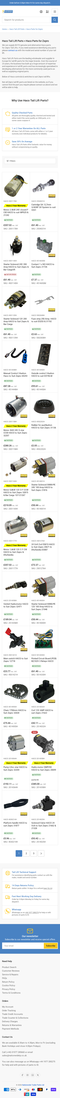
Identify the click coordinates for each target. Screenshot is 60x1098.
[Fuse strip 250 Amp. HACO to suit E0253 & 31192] (44, 300)
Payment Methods (10, 1029)
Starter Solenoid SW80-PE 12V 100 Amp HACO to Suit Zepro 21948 (43, 607)
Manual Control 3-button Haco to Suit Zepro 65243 (15, 374)
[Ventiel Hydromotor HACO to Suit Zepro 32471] (16, 585)
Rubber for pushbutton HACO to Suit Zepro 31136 (43, 426)
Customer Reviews (11, 971)
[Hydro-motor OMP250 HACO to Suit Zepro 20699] (44, 743)
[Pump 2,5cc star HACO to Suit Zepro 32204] (16, 743)
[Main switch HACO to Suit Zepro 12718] (16, 639)
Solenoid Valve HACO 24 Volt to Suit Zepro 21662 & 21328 (43, 826)
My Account (7, 1007)
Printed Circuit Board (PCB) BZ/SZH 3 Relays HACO (44, 660)
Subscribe (50, 946)
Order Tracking (9, 1010)
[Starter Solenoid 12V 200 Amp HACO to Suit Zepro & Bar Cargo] (16, 300)
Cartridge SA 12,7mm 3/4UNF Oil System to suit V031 (43, 207)
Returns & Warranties (12, 1025)
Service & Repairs (10, 974)
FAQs (4, 978)
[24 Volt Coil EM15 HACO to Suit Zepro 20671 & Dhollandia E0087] (44, 525)
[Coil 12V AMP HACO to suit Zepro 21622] (44, 691)
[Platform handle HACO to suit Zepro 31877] (16, 804)
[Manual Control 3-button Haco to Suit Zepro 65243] (16, 354)
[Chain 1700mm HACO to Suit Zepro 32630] (16, 691)
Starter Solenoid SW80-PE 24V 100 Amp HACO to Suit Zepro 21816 (43, 487)
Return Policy (8, 982)
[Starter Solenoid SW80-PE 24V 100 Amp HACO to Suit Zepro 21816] (44, 466)
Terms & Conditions (11, 993)
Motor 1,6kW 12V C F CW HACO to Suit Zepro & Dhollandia (15, 550)
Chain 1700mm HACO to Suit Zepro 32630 (14, 711)
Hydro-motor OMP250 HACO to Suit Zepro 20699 (43, 766)
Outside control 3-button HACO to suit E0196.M (42, 374)
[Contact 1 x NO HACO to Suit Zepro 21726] (44, 245)
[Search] (55, 20)
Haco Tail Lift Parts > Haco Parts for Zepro (26, 29)
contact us (12, 50)
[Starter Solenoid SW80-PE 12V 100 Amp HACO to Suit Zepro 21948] (44, 585)
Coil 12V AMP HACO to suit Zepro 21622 (42, 711)
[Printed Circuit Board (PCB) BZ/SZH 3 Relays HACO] (44, 639)
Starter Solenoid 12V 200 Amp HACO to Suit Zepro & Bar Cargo (16, 321)
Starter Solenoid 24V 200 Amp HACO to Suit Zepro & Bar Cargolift (16, 267)
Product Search (9, 967)
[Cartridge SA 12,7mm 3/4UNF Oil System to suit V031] (44, 186)
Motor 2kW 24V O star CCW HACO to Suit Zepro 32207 (15, 431)
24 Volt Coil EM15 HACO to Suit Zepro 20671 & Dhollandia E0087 (43, 547)
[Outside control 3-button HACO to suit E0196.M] (44, 354)
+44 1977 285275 (32, 912)
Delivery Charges (10, 1021)
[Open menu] (55, 12)
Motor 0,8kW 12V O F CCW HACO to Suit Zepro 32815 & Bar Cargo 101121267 (15, 490)
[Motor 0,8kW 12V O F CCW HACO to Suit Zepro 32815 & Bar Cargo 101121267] (16, 466)
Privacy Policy (8, 989)
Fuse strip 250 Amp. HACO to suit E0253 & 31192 (43, 320)
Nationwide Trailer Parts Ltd (33, 1085)
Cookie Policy (8, 985)
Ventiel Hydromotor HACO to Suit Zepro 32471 (15, 605)
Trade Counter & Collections (15, 1018)
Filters (12, 161)
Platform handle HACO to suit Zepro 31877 (15, 824)
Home (4, 29)
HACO (5, 201)
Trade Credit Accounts (12, 1014)
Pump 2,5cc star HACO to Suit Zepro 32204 (15, 766)
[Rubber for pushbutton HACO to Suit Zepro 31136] (44, 406)
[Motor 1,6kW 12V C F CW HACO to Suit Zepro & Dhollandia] (16, 525)
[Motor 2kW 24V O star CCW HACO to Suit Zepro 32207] (16, 406)
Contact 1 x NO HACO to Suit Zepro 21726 (42, 265)
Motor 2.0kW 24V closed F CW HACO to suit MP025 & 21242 (15, 210)
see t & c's (48, 888)
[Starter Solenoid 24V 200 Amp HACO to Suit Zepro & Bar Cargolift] (16, 245)
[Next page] (41, 853)
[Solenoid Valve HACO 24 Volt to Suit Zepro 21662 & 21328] (44, 804)
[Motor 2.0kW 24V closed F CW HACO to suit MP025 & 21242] (16, 186)
